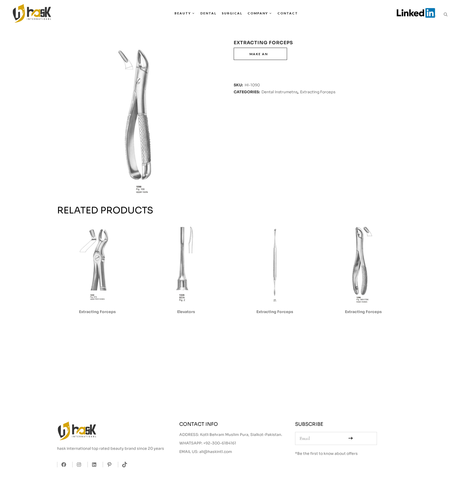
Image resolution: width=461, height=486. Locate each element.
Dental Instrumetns (279, 92)
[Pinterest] (108, 464)
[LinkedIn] (93, 464)
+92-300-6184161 (219, 443)
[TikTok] (123, 464)
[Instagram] (77, 464)
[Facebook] (62, 464)
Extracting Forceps (317, 92)
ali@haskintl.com (215, 451)
